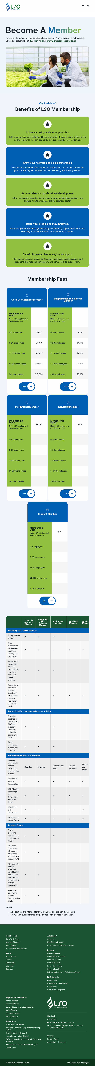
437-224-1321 (37, 41)
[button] (83, 6)
